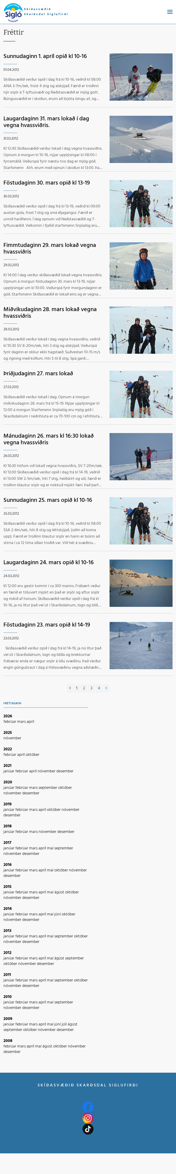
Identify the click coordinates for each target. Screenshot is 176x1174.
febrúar (10, 721)
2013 (7, 931)
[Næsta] (106, 688)
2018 (7, 826)
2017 (7, 843)
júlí (65, 1024)
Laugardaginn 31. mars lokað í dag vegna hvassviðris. (46, 122)
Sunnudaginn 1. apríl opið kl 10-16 (45, 56)
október (32, 754)
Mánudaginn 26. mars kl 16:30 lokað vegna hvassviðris (48, 439)
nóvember (12, 738)
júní (58, 914)
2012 (7, 953)
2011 (7, 975)
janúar (9, 771)
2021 (7, 765)
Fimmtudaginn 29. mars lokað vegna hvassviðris (49, 249)
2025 (7, 732)
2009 (7, 1019)
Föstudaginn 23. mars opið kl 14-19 (46, 625)
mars (22, 721)
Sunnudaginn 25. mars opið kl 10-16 (47, 500)
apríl (30, 721)
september (48, 788)
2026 (7, 716)
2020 (7, 782)
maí (50, 848)
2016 (7, 865)
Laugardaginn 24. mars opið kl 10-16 (48, 562)
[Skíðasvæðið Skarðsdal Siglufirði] (13, 13)
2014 (7, 909)
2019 (7, 804)
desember (65, 771)
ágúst (59, 892)
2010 (7, 997)
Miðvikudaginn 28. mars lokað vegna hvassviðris (50, 313)
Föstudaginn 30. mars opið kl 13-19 (46, 183)
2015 (7, 887)
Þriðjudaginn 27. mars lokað (38, 373)
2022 (7, 749)
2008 (7, 1041)
